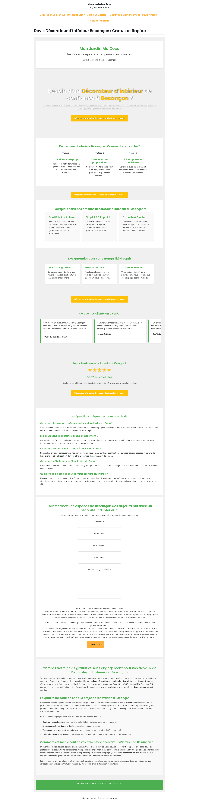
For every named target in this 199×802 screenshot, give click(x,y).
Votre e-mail (99, 533)
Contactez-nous (99, 20)
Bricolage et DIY (76, 14)
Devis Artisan (149, 14)
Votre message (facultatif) (99, 569)
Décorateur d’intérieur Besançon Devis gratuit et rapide (99, 118)
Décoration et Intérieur (52, 14)
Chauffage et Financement (125, 14)
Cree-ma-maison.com (108, 798)
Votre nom (99, 522)
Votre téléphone (100, 545)
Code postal (99, 557)
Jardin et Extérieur (97, 14)
